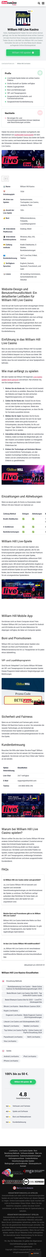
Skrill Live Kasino (33, 1037)
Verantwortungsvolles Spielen (23, 1161)
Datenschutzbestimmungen (30, 1156)
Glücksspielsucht (35, 1164)
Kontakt (23, 1166)
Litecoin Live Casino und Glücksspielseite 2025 (21, 1022)
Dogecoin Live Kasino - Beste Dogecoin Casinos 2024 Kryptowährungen (24, 1016)
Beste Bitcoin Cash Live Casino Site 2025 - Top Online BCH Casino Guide (24, 994)
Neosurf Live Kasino (11, 1026)
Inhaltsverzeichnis (12, 1156)
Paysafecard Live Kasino (13, 1037)
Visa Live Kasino (10, 1041)
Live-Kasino (13, 1151)
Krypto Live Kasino (11, 1011)
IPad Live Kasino (30, 1056)
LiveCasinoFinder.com (8, 63)
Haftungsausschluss (16, 1158)
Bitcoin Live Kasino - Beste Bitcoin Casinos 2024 (22, 1006)
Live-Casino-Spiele (26, 1151)
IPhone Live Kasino (11, 1061)
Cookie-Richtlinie (31, 1158)
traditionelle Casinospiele (23, 135)
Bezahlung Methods (11, 1153)
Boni (35, 1151)
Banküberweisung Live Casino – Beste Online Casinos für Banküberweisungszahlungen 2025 (24, 988)
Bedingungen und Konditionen (16, 1164)
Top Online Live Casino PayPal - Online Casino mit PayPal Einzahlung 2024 (23, 1031)
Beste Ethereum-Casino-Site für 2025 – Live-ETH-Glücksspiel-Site (23, 1001)
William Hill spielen (21, 52)
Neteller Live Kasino (31, 1026)
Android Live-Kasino (11, 1056)
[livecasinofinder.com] (9, 3)
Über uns (38, 1153)
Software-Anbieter (27, 1153)
